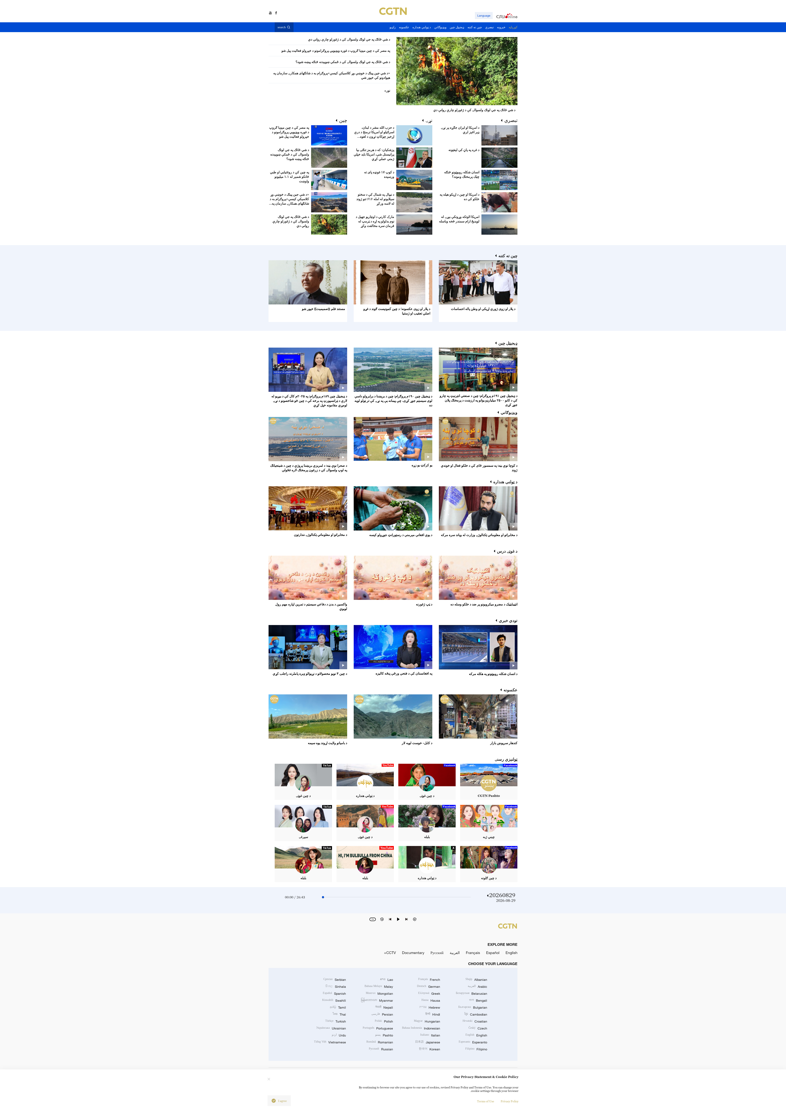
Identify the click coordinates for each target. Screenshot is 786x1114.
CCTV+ (390, 952)
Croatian (475, 1021)
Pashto (384, 1035)
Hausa (430, 1000)
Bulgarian (472, 1007)
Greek (429, 993)
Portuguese (378, 1028)
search (282, 27)
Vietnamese (330, 1042)
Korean (429, 1049)
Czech (478, 1028)
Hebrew (429, 1007)
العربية (455, 952)
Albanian (476, 980)
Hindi (432, 1014)
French (429, 980)
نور (388, 90)
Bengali (478, 1000)
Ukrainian (331, 1028)
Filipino (476, 1049)
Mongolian (379, 993)
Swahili (334, 1000)
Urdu (339, 1035)
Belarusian (471, 993)
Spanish (334, 993)
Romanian (379, 1042)
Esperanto (473, 1042)
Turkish (335, 1021)
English (511, 952)
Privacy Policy (509, 1101)
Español (492, 952)
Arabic (477, 986)
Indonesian (421, 1028)
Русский (437, 952)
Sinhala (335, 986)
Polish (384, 1021)
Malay (379, 986)
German (428, 986)
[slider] (323, 897)
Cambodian (475, 1014)
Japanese (427, 1042)
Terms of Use (485, 1101)
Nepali (384, 1007)
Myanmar (377, 1000)
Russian (381, 1049)
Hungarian (427, 1021)
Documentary (413, 952)
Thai (339, 1014)
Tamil (338, 1007)
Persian (382, 1014)
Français (473, 952)
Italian (430, 1035)
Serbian (334, 980)
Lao (386, 980)
